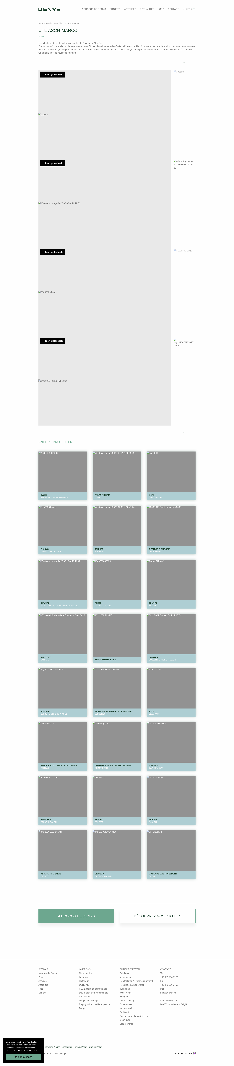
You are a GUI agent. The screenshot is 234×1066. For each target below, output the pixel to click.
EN (189, 9)
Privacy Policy (80, 1047)
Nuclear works (127, 1008)
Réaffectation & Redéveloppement (136, 981)
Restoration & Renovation (132, 985)
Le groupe (84, 977)
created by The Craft (183, 1053)
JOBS (161, 9)
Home (41, 23)
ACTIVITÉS (130, 9)
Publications (85, 997)
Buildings (124, 973)
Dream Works (126, 1024)
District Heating (127, 1000)
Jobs (40, 989)
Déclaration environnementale (93, 993)
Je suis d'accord (23, 1057)
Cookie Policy (95, 1047)
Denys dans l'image (88, 1000)
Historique (84, 981)
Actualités (43, 985)
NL (184, 9)
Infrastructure (126, 977)
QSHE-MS (84, 985)
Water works (125, 993)
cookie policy (31, 1050)
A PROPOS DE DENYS (94, 9)
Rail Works (125, 1012)
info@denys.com (168, 993)
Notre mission (85, 973)
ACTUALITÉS (147, 9)
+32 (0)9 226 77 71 (169, 985)
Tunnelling (59, 23)
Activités (42, 981)
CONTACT (173, 9)
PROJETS (115, 9)
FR (194, 9)
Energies (124, 997)
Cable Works (126, 1004)
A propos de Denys (47, 973)
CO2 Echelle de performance (93, 989)
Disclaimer (67, 1047)
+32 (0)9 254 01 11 (169, 977)
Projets (49, 23)
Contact (42, 993)
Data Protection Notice (49, 1047)
